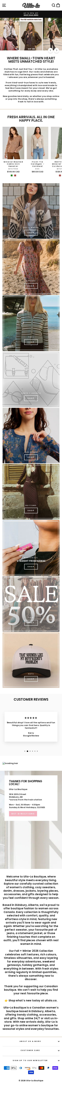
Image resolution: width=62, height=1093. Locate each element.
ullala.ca (51, 1000)
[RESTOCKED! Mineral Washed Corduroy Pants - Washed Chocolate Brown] (60, 175)
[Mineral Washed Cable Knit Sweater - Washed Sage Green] (12, 175)
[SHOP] (31, 267)
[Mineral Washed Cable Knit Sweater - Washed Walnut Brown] (15, 175)
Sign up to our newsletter (30, 1060)
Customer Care (30, 1050)
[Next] (56, 50)
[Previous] (50, 50)
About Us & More (30, 1041)
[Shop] (31, 211)
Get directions (23, 813)
